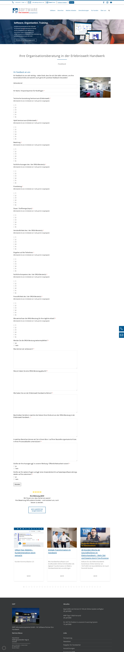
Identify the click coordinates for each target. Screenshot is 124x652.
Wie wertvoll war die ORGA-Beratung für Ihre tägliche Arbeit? (34, 318)
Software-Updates (62, 2)
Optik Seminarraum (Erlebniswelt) (25, 120)
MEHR (29, 576)
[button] (109, 10)
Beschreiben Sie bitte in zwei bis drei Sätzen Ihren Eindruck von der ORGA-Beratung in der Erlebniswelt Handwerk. (44, 416)
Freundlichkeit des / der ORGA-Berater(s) (27, 296)
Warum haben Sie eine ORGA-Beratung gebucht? (30, 371)
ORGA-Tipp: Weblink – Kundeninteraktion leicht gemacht (25, 553)
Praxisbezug (18, 186)
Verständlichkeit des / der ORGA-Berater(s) (28, 230)
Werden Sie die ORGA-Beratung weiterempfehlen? (31, 340)
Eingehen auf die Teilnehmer (23, 252)
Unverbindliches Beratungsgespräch (25, 40)
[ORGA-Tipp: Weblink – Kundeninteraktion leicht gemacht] (29, 538)
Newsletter (67, 641)
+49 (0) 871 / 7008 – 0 (20, 2)
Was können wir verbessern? (23, 349)
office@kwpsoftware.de (38, 2)
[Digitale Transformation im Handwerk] (62, 538)
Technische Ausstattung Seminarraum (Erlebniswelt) (31, 98)
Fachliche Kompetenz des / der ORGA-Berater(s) (30, 274)
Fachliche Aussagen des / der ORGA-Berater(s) (29, 164)
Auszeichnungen (69, 648)
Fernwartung (67, 638)
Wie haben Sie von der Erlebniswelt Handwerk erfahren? (33, 393)
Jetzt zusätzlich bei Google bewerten (37, 510)
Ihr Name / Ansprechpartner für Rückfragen (28, 91)
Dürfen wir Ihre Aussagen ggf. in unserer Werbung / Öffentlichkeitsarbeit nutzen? (41, 464)
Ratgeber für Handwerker (72, 645)
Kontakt (72, 2)
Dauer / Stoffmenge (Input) (23, 208)
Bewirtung (17, 142)
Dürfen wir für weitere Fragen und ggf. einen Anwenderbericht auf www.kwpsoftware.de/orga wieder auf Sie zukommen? (45, 473)
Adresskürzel (17, 83)
